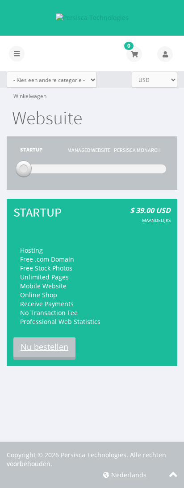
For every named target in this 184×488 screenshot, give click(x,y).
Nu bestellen (44, 346)
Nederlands (127, 475)
